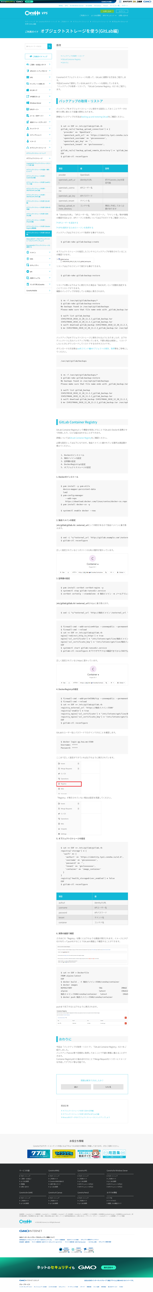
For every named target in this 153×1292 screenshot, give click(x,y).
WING (61, 5)
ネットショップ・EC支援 (40, 1287)
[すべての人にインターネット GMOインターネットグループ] (137, 1)
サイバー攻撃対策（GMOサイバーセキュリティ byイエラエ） (47, 1242)
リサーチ (82, 1287)
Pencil (105, 5)
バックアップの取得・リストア (73, 56)
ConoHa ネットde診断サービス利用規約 (86, 1214)
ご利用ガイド (84, 15)
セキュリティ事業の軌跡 (105, 1242)
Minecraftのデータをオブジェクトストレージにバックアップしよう (86, 1117)
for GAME (89, 5)
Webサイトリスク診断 (73, 1240)
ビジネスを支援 (53, 1287)
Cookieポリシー (104, 1216)
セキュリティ (62, 1287)
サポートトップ (30, 21)
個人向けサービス (112, 1287)
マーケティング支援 (73, 1287)
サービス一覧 (115, 5)
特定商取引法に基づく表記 (35, 1216)
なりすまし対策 (92, 1242)
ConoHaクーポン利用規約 (65, 1214)
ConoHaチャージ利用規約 (49, 1214)
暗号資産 (103, 1287)
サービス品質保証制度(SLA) (67, 1216)
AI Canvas (97, 5)
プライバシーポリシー (92, 1216)
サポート (125, 5)
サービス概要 (121, 1216)
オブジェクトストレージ (81, 21)
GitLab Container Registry (71, 59)
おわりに (65, 62)
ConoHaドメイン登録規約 (33, 1214)
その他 (121, 1287)
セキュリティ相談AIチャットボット (90, 1239)
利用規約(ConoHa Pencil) (123, 1214)
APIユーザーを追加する (68, 222)
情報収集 (89, 1287)
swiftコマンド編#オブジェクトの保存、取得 (96, 348)
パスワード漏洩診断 (60, 1240)
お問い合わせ (123, 15)
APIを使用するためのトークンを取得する (75, 227)
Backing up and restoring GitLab (94, 116)
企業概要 (113, 1216)
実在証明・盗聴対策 (24, 1242)
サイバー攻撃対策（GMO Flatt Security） (75, 1242)
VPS (66, 5)
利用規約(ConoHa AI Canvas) (107, 1214)
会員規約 (21, 1214)
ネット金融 (96, 1287)
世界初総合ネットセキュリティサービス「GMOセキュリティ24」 (35, 1240)
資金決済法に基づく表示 (51, 1216)
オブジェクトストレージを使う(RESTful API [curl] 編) (80, 1114)
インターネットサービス (25, 1287)
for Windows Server (77, 5)
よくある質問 (96, 15)
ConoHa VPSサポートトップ (48, 21)
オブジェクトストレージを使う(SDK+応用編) (78, 1110)
